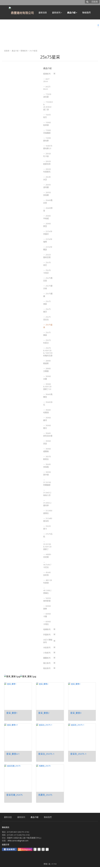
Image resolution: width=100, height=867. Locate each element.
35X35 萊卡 (47, 527)
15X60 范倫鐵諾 (47, 131)
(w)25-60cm (47, 87)
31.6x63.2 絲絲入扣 (47, 493)
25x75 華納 (47, 333)
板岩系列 (47, 668)
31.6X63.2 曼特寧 (47, 504)
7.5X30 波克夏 (47, 95)
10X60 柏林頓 (47, 123)
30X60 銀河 (47, 418)
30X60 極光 (47, 426)
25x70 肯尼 (47, 263)
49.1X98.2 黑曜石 (47, 591)
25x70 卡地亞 (47, 271)
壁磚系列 (24, 51)
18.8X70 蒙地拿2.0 (47, 147)
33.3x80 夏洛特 (47, 519)
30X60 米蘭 (47, 377)
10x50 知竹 (47, 115)
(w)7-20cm (46, 80)
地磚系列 (47, 629)
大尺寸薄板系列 (47, 641)
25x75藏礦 (47, 294)
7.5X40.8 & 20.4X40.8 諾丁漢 (48, 106)
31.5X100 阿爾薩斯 (47, 483)
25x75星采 (47, 325)
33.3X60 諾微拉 (47, 511)
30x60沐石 (47, 403)
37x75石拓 (47, 535)
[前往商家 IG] (25, 849)
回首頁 (6, 51)
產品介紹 (15, 51)
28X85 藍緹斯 (47, 362)
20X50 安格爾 (47, 193)
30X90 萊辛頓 (47, 473)
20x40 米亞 (47, 178)
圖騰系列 (47, 658)
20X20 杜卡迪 (47, 154)
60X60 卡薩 (47, 615)
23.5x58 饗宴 (47, 248)
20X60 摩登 (47, 224)
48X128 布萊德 (47, 581)
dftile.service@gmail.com (18, 840)
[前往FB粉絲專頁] (9, 849)
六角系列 (47, 652)
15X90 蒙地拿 (47, 139)
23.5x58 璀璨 (47, 240)
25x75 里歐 (47, 302)
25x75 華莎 (47, 310)
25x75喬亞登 (47, 279)
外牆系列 (47, 634)
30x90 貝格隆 (47, 465)
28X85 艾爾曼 (47, 369)
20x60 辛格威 (47, 217)
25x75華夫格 (47, 287)
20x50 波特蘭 (47, 185)
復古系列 (47, 663)
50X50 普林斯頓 (47, 599)
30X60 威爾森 (47, 450)
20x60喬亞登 (47, 201)
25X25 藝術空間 (47, 255)
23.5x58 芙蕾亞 (47, 232)
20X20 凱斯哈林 (47, 162)
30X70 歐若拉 (47, 457)
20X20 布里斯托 (47, 170)
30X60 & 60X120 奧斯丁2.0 (47, 386)
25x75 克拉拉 (47, 318)
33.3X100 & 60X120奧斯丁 (47, 546)
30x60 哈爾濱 (47, 411)
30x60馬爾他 (47, 395)
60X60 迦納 (47, 607)
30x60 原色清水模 (47, 434)
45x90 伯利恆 (47, 573)
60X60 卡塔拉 (47, 622)
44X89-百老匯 (47, 555)
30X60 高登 (47, 442)
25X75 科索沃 (47, 341)
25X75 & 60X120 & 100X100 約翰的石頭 (47, 352)
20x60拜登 (47, 209)
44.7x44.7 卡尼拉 (47, 565)
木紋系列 (47, 647)
